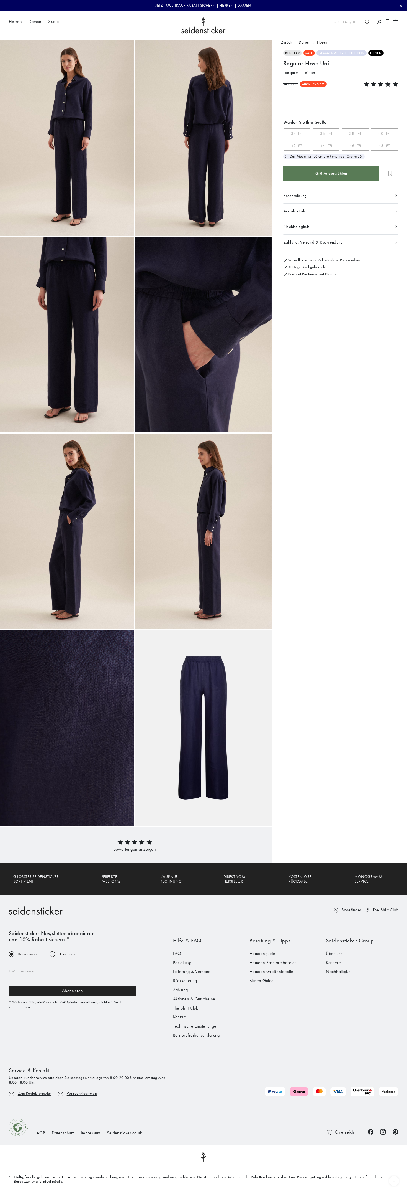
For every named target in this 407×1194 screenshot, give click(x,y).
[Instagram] (383, 1131)
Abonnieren (72, 990)
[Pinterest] (395, 1131)
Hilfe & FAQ (187, 940)
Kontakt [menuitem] (179, 1017)
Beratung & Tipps (270, 940)
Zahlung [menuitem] (180, 989)
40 (380, 133)
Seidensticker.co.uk (124, 1132)
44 (322, 145)
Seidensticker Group (350, 940)
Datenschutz (63, 1132)
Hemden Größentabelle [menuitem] (271, 971)
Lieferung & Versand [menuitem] (192, 971)
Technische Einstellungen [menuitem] (196, 1026)
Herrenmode (68, 954)
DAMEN (244, 5)
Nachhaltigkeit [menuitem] (339, 971)
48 (380, 145)
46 (351, 145)
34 (293, 133)
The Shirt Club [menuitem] (186, 1008)
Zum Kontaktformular (34, 1093)
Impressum (90, 1132)
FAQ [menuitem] (177, 953)
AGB (41, 1132)
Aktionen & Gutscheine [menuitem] (194, 999)
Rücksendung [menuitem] (185, 980)
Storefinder (351, 909)
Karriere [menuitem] (333, 962)
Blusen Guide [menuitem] (261, 980)
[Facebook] (370, 1131)
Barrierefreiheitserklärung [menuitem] (196, 1035)
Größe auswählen (331, 173)
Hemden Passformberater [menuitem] (272, 962)
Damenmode (28, 954)
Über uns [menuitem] (334, 953)
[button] (135, 849)
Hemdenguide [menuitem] (262, 953)
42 (293, 145)
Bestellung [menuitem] (182, 962)
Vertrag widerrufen (82, 1093)
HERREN (227, 5)
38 (351, 133)
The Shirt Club (385, 909)
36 (322, 133)
